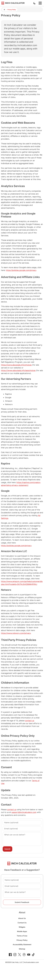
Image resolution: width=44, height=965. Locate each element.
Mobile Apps (22, 931)
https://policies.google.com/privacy (21, 270)
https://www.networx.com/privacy (16, 633)
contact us (29, 721)
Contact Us (22, 923)
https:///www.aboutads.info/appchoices (18, 370)
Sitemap (22, 949)
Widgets (22, 927)
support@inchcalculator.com (23, 812)
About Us (22, 918)
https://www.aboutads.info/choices (16, 365)
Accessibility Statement (22, 944)
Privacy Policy (22, 940)
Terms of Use (22, 936)
